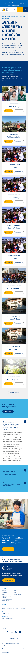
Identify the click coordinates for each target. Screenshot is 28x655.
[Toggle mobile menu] (20, 9)
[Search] (25, 9)
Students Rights (5, 652)
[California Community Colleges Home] (6, 10)
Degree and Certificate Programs (6, 597)
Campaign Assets (17, 594)
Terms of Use (14, 648)
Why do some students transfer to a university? (11, 484)
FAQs (15, 592)
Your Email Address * (6, 624)
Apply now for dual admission (16, 2)
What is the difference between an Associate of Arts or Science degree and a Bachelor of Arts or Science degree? (11, 425)
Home (3, 558)
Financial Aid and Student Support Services (7, 600)
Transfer (4, 594)
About (15, 590)
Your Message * (5, 616)
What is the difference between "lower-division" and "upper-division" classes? (11, 472)
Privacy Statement (6, 648)
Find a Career (4, 592)
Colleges (4, 590)
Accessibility (21, 648)
